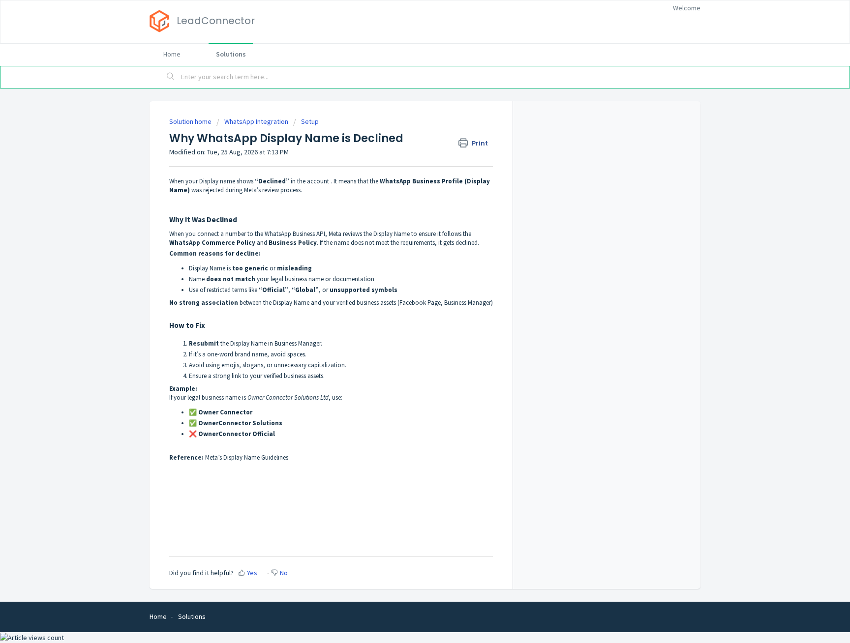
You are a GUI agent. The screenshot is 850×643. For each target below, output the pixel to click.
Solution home (191, 121)
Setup (310, 121)
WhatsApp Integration (256, 121)
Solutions (231, 54)
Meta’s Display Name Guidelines (246, 457)
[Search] (170, 77)
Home (172, 54)
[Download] (407, 194)
